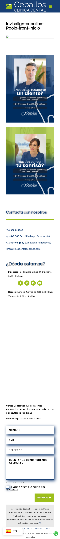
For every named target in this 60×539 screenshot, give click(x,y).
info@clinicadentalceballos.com (23, 249)
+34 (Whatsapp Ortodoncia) (28, 236)
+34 (14, 230)
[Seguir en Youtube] (39, 283)
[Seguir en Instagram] (26, 283)
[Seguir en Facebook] (20, 283)
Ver (41, 523)
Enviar (42, 497)
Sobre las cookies (42, 528)
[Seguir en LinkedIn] (33, 283)
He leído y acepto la (25, 488)
